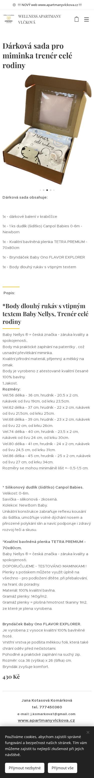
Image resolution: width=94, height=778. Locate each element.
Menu (86, 19)
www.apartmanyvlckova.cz (46, 720)
